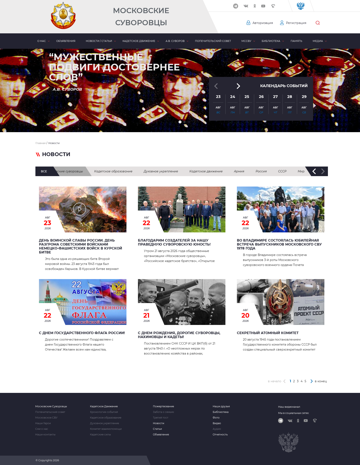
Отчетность (220, 434)
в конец (321, 381)
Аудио (217, 429)
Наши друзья (221, 406)
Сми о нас (41, 429)
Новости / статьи (99, 41)
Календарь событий (284, 86)
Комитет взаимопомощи (106, 429)
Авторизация (262, 23)
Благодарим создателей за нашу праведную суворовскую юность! (174, 242)
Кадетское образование (113, 171)
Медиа (318, 41)
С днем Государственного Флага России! (82, 333)
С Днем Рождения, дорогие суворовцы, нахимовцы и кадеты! (179, 335)
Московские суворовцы (64, 171)
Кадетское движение (138, 41)
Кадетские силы (100, 434)
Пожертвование (163, 406)
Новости (158, 423)
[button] (180, 121)
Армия (239, 171)
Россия (261, 171)
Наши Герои (43, 423)
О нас (41, 41)
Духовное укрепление (161, 171)
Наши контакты (45, 434)
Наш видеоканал (289, 406)
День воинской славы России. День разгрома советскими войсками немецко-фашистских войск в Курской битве (80, 246)
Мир (301, 171)
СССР (282, 171)
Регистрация (296, 23)
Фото (216, 417)
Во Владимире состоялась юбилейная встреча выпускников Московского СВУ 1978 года (279, 244)
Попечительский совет (213, 41)
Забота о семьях (163, 412)
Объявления (65, 41)
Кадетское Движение (104, 406)
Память (296, 41)
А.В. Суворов (175, 41)
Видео (217, 423)
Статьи (157, 429)
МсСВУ (246, 41)
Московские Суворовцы (141, 16)
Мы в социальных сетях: (293, 413)
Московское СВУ (46, 417)
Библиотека (271, 41)
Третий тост (160, 417)
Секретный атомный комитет (268, 333)
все (44, 171)
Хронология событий (104, 412)
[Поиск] (317, 23)
